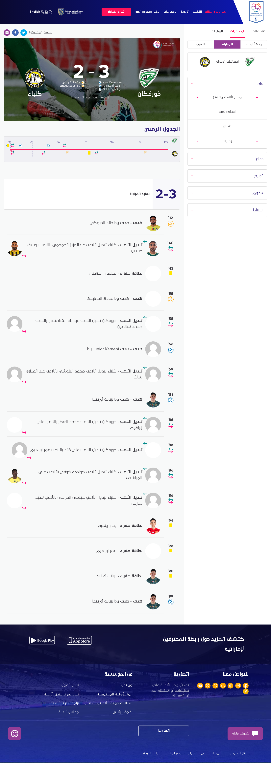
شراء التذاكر (116, 12)
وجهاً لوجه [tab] (254, 44)
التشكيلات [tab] (260, 31)
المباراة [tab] (227, 44)
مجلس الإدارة (69, 712)
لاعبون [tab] (200, 44)
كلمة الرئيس (123, 712)
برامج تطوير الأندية (65, 703)
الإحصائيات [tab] (237, 31)
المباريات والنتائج (216, 12)
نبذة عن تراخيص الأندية (61, 694)
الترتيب (197, 12)
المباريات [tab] (217, 31)
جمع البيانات (175, 753)
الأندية (185, 12)
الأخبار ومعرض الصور (147, 12)
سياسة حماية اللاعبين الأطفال (109, 703)
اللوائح (191, 753)
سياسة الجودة (152, 753)
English (35, 12)
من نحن (127, 685)
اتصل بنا (164, 730)
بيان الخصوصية (237, 753)
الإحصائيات (170, 12)
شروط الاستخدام (211, 753)
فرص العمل (70, 685)
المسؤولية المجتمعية (115, 694)
